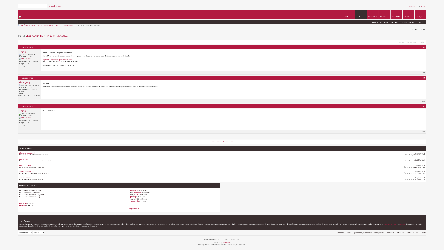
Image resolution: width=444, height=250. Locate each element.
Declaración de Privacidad (395, 233)
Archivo (381, 233)
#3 (424, 106)
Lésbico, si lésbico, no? (27, 153)
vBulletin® (226, 243)
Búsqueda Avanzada (55, 6)
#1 (424, 47)
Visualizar (422, 42)
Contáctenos (340, 233)
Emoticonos (137, 193)
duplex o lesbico (25, 178)
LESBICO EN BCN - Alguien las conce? (47, 35)
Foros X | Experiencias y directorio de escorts (362, 233)
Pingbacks (23, 203)
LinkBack (401, 42)
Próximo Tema (228, 142)
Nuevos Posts (377, 22)
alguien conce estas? (26, 171)
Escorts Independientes (64, 25)
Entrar (423, 6)
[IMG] (138, 195)
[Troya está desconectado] (25, 59)
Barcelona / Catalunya (45, 25)
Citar (423, 72)
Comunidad (394, 22)
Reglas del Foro (134, 209)
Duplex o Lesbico (25, 165)
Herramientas (411, 42)
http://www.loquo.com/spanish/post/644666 (58, 60)
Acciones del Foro (408, 22)
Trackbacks (134, 201)
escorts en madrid (390, 224)
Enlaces (420, 22)
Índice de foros (29, 25)
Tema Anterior (216, 142)
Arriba (424, 233)
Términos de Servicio (413, 233)
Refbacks (22, 205)
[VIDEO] (133, 197)
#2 (424, 78)
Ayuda (386, 22)
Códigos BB (134, 190)
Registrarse (413, 6)
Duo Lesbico (23, 159)
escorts (402, 224)
